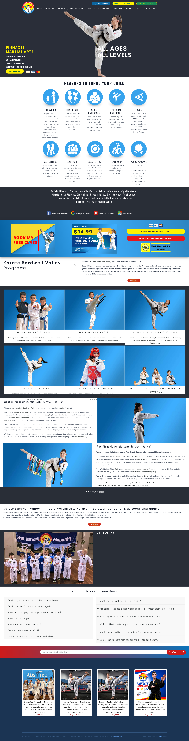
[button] (48, 600)
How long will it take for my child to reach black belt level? (130, 616)
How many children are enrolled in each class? (31, 636)
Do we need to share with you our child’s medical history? (129, 639)
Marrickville (128, 213)
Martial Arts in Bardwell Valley (24, 408)
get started (46, 71)
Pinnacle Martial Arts (144, 469)
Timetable (117, 8)
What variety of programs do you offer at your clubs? (34, 612)
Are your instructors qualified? (23, 630)
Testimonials (76, 8)
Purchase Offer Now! (123, 4)
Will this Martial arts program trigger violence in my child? (130, 624)
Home (39, 8)
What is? (61, 8)
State (146, 476)
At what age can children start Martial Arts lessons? (34, 600)
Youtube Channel (106, 213)
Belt (116, 469)
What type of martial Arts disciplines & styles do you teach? (130, 632)
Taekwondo (39, 415)
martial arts (140, 459)
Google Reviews (83, 213)
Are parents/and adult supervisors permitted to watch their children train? (138, 608)
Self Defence (152, 459)
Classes (91, 8)
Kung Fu (48, 415)
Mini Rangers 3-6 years (34, 332)
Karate (61, 415)
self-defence (26, 417)
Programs (103, 8)
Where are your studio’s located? (24, 624)
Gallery (129, 8)
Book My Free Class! (146, 4)
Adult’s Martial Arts (34, 388)
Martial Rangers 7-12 (94, 332)
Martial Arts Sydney (21, 412)
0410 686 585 (102, 3)
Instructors (134, 457)
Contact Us (149, 8)
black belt (120, 457)
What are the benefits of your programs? (120, 601)
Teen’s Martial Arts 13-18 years (155, 332)
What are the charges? (19, 618)
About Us (49, 8)
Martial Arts (136, 262)
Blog (137, 8)
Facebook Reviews (60, 213)
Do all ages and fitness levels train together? (31, 606)
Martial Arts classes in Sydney (144, 472)
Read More (133, 280)
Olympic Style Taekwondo (94, 388)
